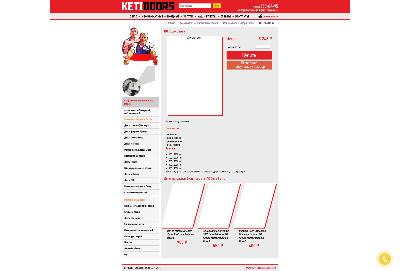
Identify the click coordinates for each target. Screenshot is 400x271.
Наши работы (207, 16)
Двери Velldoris (131, 174)
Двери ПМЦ (129, 180)
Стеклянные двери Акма (135, 192)
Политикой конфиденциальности (260, 267)
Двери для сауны (132, 217)
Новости (128, 242)
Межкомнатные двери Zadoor (138, 119)
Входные (173, 16)
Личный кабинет (132, 248)
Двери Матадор (131, 143)
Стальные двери (132, 211)
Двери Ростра (130, 161)
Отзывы (225, 16)
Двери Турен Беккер (133, 137)
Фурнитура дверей (133, 236)
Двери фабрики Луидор (135, 131)
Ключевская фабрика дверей (138, 168)
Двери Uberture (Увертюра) (136, 125)
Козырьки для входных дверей (138, 230)
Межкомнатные (152, 16)
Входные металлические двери (139, 205)
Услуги (188, 16)
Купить (249, 55)
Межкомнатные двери (134, 199)
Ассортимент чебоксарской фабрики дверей (137, 112)
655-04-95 (264, 6)
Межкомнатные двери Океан (137, 149)
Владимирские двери (134, 155)
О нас (133, 16)
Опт (126, 254)
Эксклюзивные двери (134, 224)
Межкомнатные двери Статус (138, 186)
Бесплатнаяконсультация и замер (249, 65)
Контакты (242, 16)
